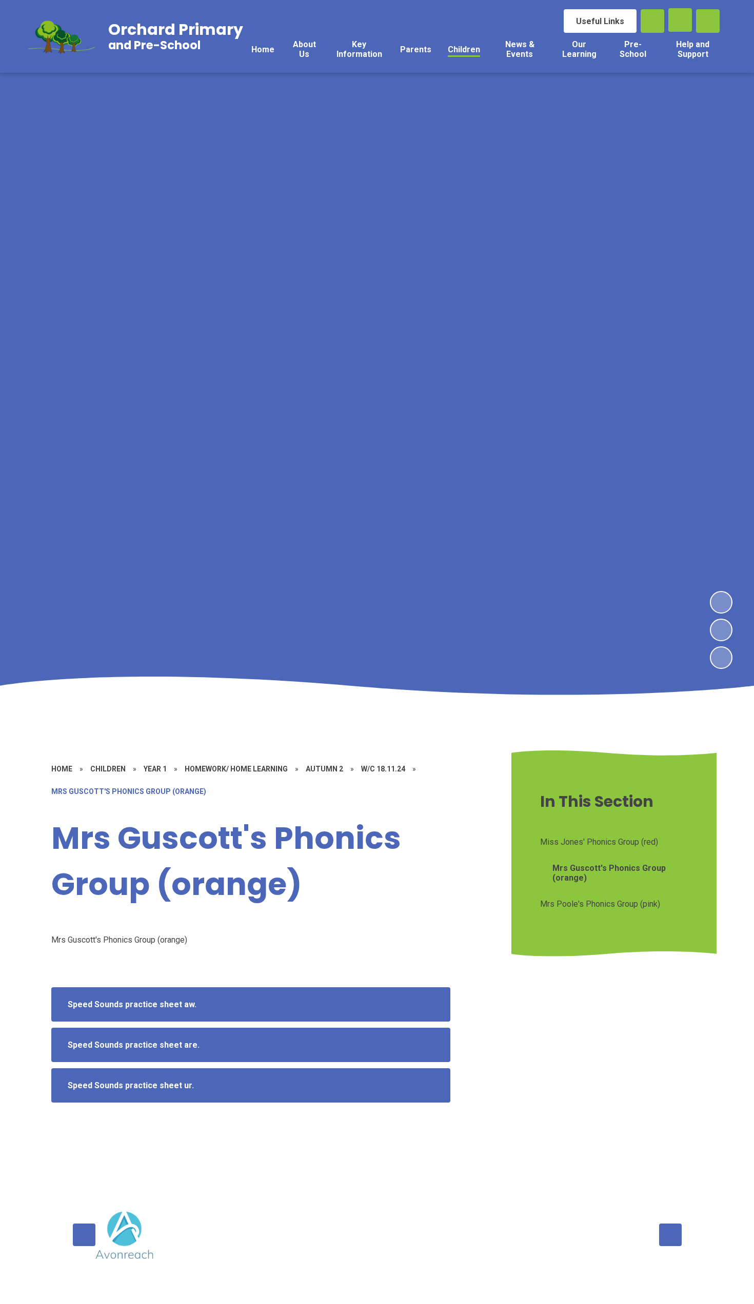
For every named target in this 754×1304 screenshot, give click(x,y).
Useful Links (600, 21)
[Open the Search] (652, 21)
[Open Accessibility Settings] (708, 21)
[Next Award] (670, 1235)
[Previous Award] (84, 1235)
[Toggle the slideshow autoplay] (721, 657)
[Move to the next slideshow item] (721, 602)
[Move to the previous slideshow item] (721, 630)
